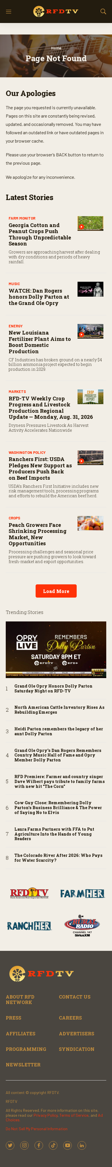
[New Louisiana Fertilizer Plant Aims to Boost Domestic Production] (90, 331)
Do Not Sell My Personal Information (36, 1128)
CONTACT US (74, 996)
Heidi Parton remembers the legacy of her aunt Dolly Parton (58, 731)
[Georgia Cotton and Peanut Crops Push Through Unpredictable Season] (90, 223)
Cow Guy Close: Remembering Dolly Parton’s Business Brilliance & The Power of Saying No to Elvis (58, 808)
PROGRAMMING (26, 1049)
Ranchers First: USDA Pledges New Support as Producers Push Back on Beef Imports (40, 468)
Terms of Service (73, 1115)
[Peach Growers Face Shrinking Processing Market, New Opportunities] (90, 523)
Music (14, 283)
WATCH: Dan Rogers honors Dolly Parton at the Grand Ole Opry (39, 296)
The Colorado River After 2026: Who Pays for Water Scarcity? (58, 858)
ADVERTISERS (76, 1033)
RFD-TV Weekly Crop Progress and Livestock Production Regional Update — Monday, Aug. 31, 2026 (51, 408)
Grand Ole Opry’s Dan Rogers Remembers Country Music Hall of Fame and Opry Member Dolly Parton (57, 755)
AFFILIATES (20, 1033)
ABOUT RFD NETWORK (20, 999)
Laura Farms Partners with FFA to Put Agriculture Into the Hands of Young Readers (54, 834)
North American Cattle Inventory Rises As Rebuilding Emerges (59, 710)
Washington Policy (27, 452)
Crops (14, 518)
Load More (56, 591)
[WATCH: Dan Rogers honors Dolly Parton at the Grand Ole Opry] (90, 289)
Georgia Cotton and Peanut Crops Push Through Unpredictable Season (40, 234)
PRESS (13, 1017)
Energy (16, 326)
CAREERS (70, 1017)
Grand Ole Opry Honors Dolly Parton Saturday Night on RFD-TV (53, 689)
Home (56, 48)
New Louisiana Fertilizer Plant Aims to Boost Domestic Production (40, 342)
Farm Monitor (22, 218)
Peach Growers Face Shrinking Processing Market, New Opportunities (38, 534)
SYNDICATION (76, 1049)
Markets (17, 391)
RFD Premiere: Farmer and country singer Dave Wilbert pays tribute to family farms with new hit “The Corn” (59, 781)
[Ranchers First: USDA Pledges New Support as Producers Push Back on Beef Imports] (90, 457)
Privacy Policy (45, 1115)
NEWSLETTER (23, 1064)
